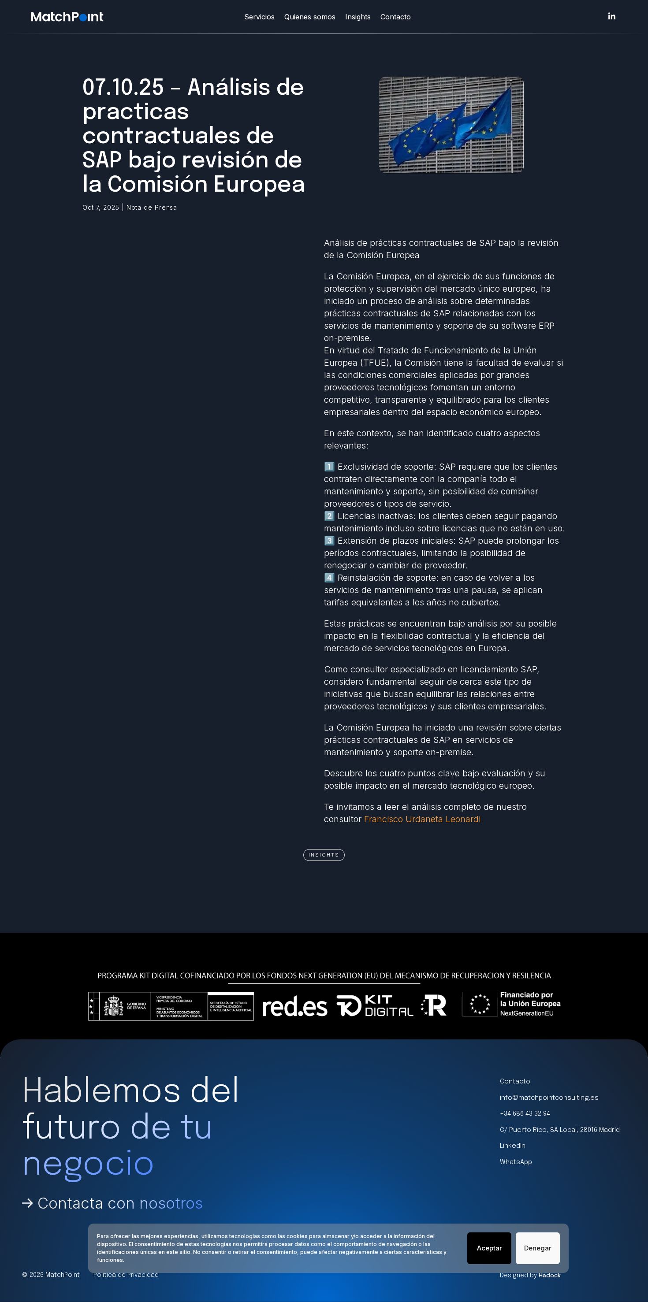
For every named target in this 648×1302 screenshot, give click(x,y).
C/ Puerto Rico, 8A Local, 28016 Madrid (560, 1130)
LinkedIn (512, 1146)
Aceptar (489, 1248)
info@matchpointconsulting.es (549, 1098)
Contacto (395, 16)
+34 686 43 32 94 (525, 1113)
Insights (358, 16)
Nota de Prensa (152, 207)
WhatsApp (516, 1162)
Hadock (550, 1275)
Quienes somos (309, 16)
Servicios (259, 16)
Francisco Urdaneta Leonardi (422, 819)
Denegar (537, 1248)
